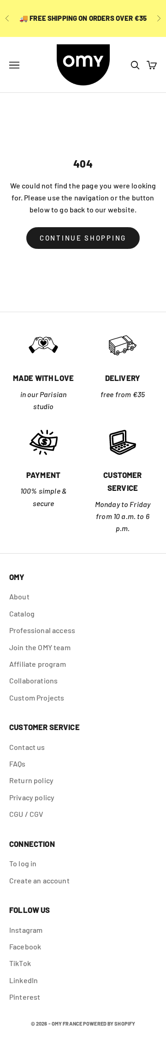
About (19, 596)
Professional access (42, 630)
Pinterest (24, 996)
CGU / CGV (26, 813)
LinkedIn (23, 980)
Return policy (31, 780)
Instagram (25, 929)
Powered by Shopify (109, 1024)
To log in (22, 863)
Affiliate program (37, 663)
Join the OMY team (40, 647)
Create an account (39, 880)
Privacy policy (31, 797)
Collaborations (33, 680)
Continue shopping (83, 238)
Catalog (22, 613)
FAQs (17, 763)
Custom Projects (36, 697)
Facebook (25, 946)
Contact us (27, 747)
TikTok (20, 963)
